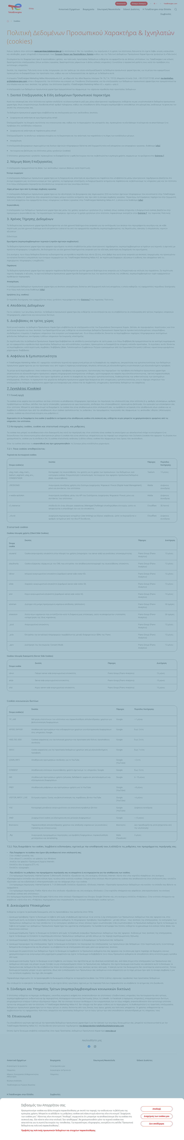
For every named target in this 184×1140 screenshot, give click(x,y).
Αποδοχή (157, 1109)
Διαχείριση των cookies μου (156, 1116)
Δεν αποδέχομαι (156, 1123)
